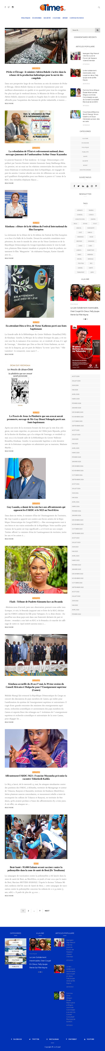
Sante (36, 863)
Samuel (80, 268)
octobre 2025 (77, 428)
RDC (91, 263)
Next (47, 911)
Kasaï (91, 237)
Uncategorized (85, 170)
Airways (80, 210)
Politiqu (81, 263)
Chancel (80, 215)
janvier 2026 (76, 414)
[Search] (99, 7)
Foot (95, 224)
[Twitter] (78, 186)
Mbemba (90, 255)
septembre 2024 (78, 486)
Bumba (91, 210)
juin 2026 (75, 392)
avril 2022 (75, 616)
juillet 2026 (76, 387)
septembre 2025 (78, 432)
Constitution (80, 219)
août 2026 (75, 383)
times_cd (12, 61)
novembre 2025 (77, 423)
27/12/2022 (86, 64)
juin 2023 (75, 553)
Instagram (54, 1039)
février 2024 (76, 517)
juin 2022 (75, 607)
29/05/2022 (21, 216)
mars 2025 (75, 459)
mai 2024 (75, 504)
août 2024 (75, 490)
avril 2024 (75, 508)
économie (37, 18)
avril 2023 (75, 562)
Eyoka (85, 224)
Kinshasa (91, 241)
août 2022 (75, 598)
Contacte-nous (77, 18)
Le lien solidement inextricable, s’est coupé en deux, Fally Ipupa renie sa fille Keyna (90, 75)
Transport (80, 272)
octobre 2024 (77, 481)
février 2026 (76, 410)
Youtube (90, 1039)
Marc (79, 255)
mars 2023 (75, 567)
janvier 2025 (76, 468)
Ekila (75, 224)
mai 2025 (75, 450)
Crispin (93, 219)
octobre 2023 (77, 535)
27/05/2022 (61, 591)
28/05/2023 (86, 84)
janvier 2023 (76, 576)
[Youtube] (87, 186)
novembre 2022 (77, 585)
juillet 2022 (76, 603)
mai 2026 (75, 396)
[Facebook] (74, 186)
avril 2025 (75, 454)
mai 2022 (75, 612)
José (80, 232)
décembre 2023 (77, 526)
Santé (91, 268)
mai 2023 (75, 558)
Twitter (35, 1039)
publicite (85, 152)
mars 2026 (75, 405)
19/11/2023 (86, 106)
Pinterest (72, 1039)
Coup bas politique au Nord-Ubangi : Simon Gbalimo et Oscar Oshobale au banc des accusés (91, 116)
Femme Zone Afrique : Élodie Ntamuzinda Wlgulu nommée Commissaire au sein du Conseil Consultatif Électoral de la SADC (70, 1007)
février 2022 (76, 621)
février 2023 (76, 571)
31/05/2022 (61, 61)
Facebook (17, 1039)
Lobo (90, 246)
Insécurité (90, 228)
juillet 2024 (76, 495)
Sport (85, 165)
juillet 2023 (76, 549)
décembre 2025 (77, 419)
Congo (91, 215)
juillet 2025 (76, 441)
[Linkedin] (83, 186)
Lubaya (78, 250)
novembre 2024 (77, 477)
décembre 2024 (77, 472)
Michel (79, 259)
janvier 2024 (76, 522)
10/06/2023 (86, 125)
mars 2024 (75, 513)
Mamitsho (90, 250)
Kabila (90, 232)
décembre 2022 (77, 580)
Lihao (80, 246)
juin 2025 (75, 446)
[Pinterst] (96, 186)
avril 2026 (75, 401)
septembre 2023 (78, 540)
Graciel (78, 228)
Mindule (90, 259)
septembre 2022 (78, 594)
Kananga (80, 237)
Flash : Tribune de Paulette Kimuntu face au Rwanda (36, 601)
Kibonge (79, 241)
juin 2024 (75, 499)
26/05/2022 (61, 765)
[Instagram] (92, 186)
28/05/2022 (29, 406)
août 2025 (75, 437)
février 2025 (76, 463)
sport (65, 18)
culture (56, 18)
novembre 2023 (77, 531)
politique (25, 18)
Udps (92, 272)
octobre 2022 (77, 589)
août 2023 (75, 544)
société (47, 18)
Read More (9, 103)
